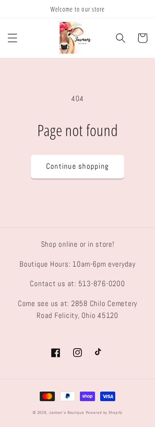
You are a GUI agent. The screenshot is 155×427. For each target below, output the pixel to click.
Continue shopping (77, 166)
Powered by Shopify (104, 412)
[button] (12, 38)
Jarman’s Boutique (66, 412)
